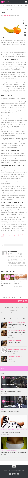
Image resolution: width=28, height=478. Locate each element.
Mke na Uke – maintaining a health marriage (11, 391)
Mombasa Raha (11, 245)
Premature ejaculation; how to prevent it (10, 432)
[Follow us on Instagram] (23, 301)
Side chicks (10, 359)
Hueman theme (21, 470)
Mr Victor (17, 245)
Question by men (22, 348)
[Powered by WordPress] (9, 470)
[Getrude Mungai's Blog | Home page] (8, 2)
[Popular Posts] (11, 318)
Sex (21, 5)
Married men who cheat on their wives (10, 411)
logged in (9, 297)
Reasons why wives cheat (14, 342)
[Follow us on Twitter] (21, 301)
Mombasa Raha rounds (13, 351)
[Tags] (23, 318)
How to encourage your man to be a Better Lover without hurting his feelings (16, 334)
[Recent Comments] (17, 318)
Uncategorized (22, 322)
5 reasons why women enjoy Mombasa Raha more (6, 283)
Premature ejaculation (13, 5)
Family (9, 340)
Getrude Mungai (6, 15)
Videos (2, 389)
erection (6, 245)
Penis (21, 245)
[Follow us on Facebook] (19, 301)
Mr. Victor (3, 5)
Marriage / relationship (13, 322)
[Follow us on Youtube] (26, 301)
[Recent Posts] (4, 318)
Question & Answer (15, 356)
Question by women (12, 349)
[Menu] (26, 2)
